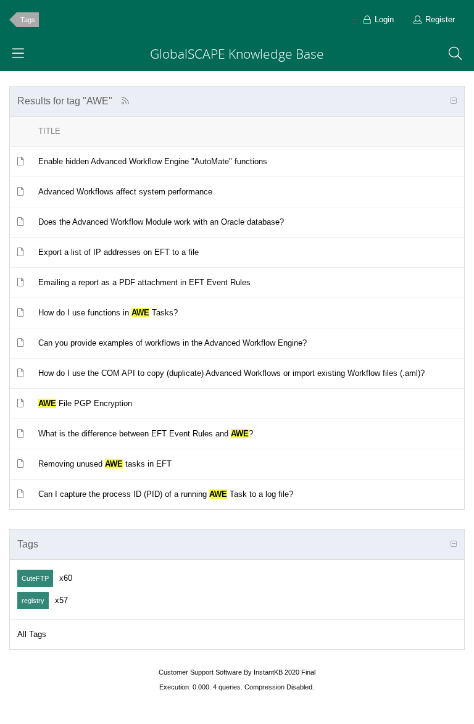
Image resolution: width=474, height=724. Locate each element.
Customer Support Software (200, 672)
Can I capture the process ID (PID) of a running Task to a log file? (165, 494)
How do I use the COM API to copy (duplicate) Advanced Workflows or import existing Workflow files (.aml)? (231, 373)
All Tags (31, 634)
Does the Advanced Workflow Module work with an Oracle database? (161, 222)
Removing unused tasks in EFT (105, 463)
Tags (27, 19)
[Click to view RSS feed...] (125, 101)
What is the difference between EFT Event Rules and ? (145, 433)
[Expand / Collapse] (454, 101)
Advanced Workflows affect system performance (125, 191)
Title (49, 131)
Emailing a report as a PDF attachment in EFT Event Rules (144, 282)
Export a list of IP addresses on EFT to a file (118, 252)
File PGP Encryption (85, 403)
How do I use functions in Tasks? (108, 312)
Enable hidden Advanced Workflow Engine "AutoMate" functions (152, 161)
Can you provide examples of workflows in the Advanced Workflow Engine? (172, 342)
